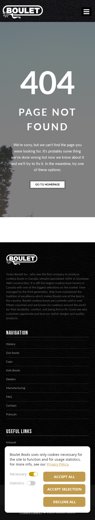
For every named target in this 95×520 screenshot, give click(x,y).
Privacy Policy (57, 464)
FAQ (9, 396)
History (10, 344)
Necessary (18, 474)
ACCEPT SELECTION (64, 489)
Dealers (11, 379)
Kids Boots (13, 370)
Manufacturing (15, 388)
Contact (11, 405)
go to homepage (47, 184)
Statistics (17, 483)
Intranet (11, 442)
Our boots (12, 352)
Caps (9, 361)
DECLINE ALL (64, 501)
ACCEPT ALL (64, 476)
